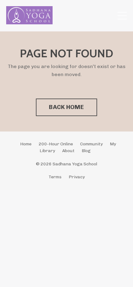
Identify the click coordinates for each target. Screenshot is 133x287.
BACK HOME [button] (66, 107)
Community (91, 144)
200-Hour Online (56, 144)
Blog (86, 150)
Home (26, 144)
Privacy (77, 177)
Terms (55, 177)
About (68, 150)
